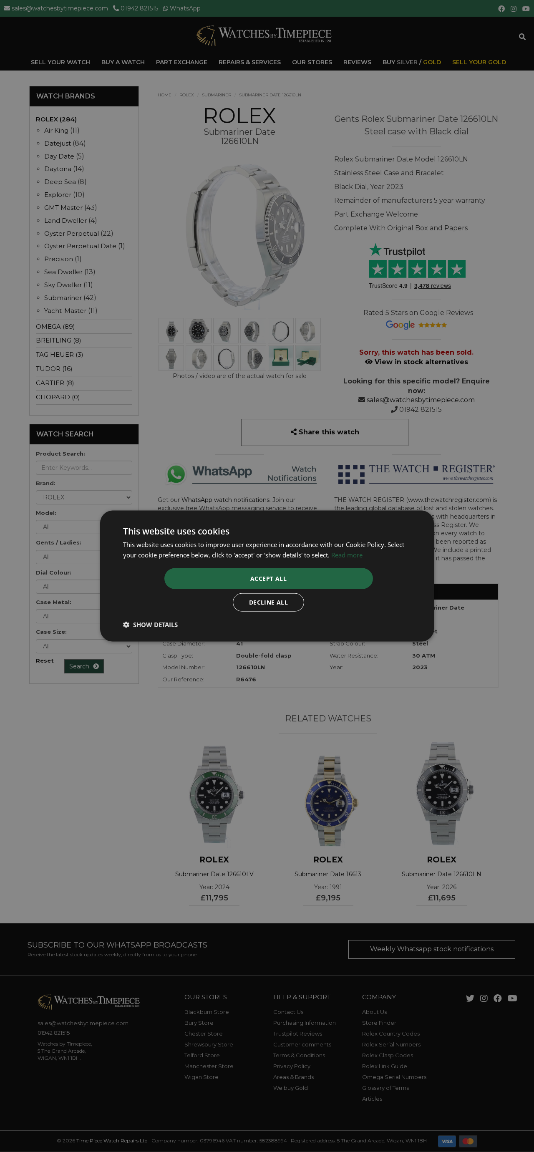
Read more (347, 554)
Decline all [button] (268, 602)
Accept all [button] (268, 578)
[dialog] (267, 576)
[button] (150, 624)
